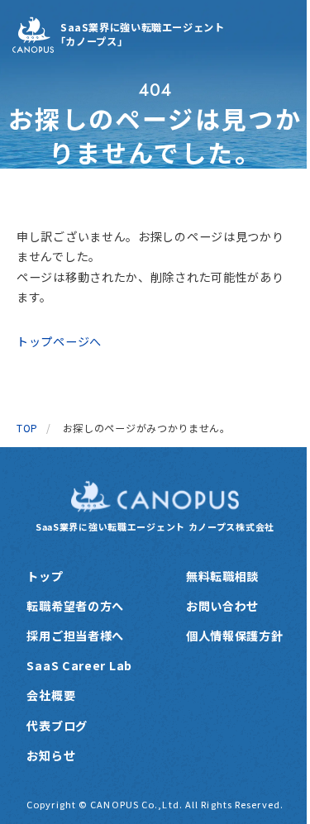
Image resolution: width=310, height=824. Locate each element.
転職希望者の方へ (75, 606)
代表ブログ (57, 725)
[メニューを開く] (279, 35)
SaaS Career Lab (79, 665)
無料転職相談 (222, 576)
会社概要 (50, 695)
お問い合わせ (222, 606)
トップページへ (59, 341)
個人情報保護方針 (235, 635)
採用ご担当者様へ (75, 635)
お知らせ (50, 755)
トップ (44, 576)
